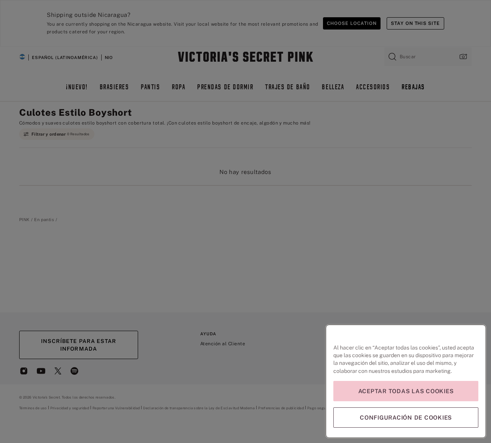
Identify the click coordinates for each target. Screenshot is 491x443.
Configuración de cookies (406, 417)
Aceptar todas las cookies (406, 391)
